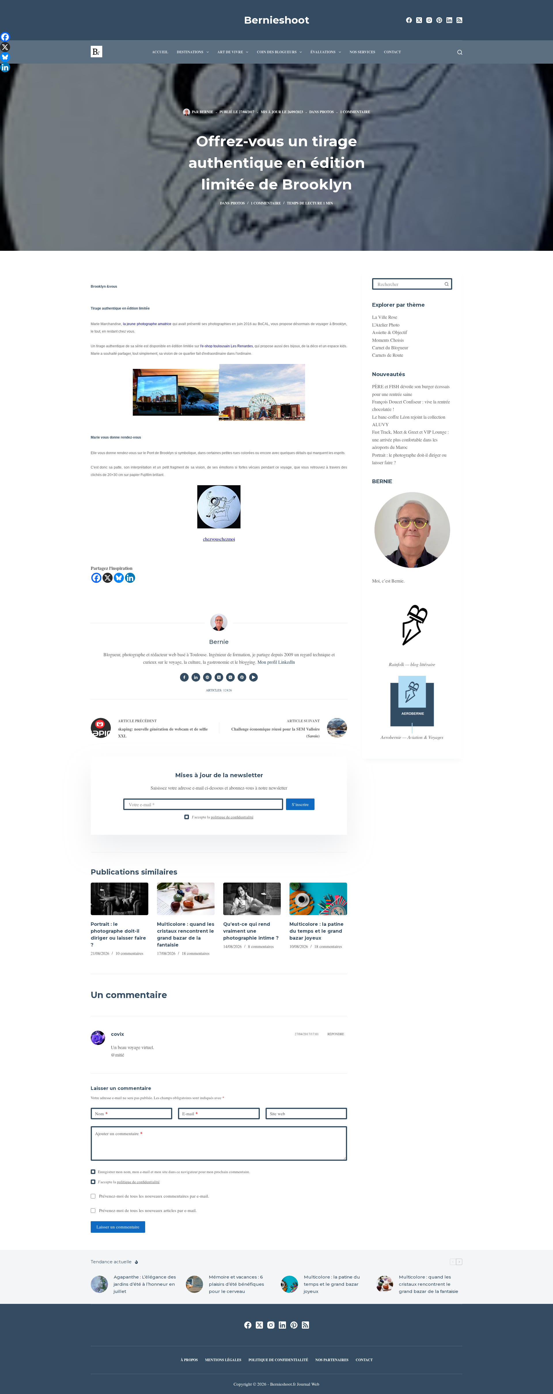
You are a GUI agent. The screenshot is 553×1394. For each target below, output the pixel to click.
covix (117, 1034)
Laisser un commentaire (117, 1227)
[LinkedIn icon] (196, 677)
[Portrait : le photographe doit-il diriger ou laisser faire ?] (119, 899)
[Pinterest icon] (242, 677)
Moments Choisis (388, 340)
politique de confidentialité (232, 817)
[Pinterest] (439, 20)
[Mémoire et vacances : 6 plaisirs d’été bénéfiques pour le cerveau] (194, 1284)
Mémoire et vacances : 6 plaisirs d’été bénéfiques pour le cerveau (236, 1284)
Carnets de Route (387, 355)
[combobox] (407, 284)
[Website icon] (207, 677)
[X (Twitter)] (419, 20)
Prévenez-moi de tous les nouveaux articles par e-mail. (148, 1210)
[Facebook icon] (184, 677)
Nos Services (362, 52)
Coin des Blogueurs (277, 52)
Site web (277, 1113)
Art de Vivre (230, 52)
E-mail (190, 1113)
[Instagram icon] (230, 677)
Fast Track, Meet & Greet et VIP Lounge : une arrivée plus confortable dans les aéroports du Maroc (410, 439)
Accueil (160, 52)
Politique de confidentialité (278, 1360)
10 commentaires (129, 953)
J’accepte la (222, 817)
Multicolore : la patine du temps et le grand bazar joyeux (316, 931)
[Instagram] (429, 20)
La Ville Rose (384, 317)
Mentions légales (223, 1360)
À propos (189, 1360)
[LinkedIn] (449, 20)
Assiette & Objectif (389, 332)
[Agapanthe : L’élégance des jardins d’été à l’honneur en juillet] (99, 1284)
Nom (101, 1113)
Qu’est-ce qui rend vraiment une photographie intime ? (251, 931)
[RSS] (459, 20)
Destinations (190, 52)
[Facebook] (409, 20)
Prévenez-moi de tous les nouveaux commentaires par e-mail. (154, 1196)
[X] (108, 578)
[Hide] (2, 77)
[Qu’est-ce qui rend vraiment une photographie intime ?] (252, 899)
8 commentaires (261, 946)
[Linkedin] (130, 578)
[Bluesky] (119, 578)
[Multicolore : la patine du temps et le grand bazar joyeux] (318, 899)
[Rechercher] (459, 52)
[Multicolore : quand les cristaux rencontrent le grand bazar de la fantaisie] (186, 899)
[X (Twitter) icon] (219, 677)
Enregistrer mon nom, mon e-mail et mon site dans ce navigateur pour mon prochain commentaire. (174, 1171)
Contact (392, 52)
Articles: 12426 (219, 690)
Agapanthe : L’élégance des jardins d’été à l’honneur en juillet (145, 1284)
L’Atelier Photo (385, 325)
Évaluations (323, 52)
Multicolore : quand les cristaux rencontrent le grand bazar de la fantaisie (428, 1284)
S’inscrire (300, 804)
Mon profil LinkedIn (276, 662)
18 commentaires (195, 953)
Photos (327, 111)
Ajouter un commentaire (119, 1133)
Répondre (335, 1034)
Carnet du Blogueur (390, 347)
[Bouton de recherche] (446, 284)
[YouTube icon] (253, 677)
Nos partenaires (332, 1360)
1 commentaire (355, 111)
